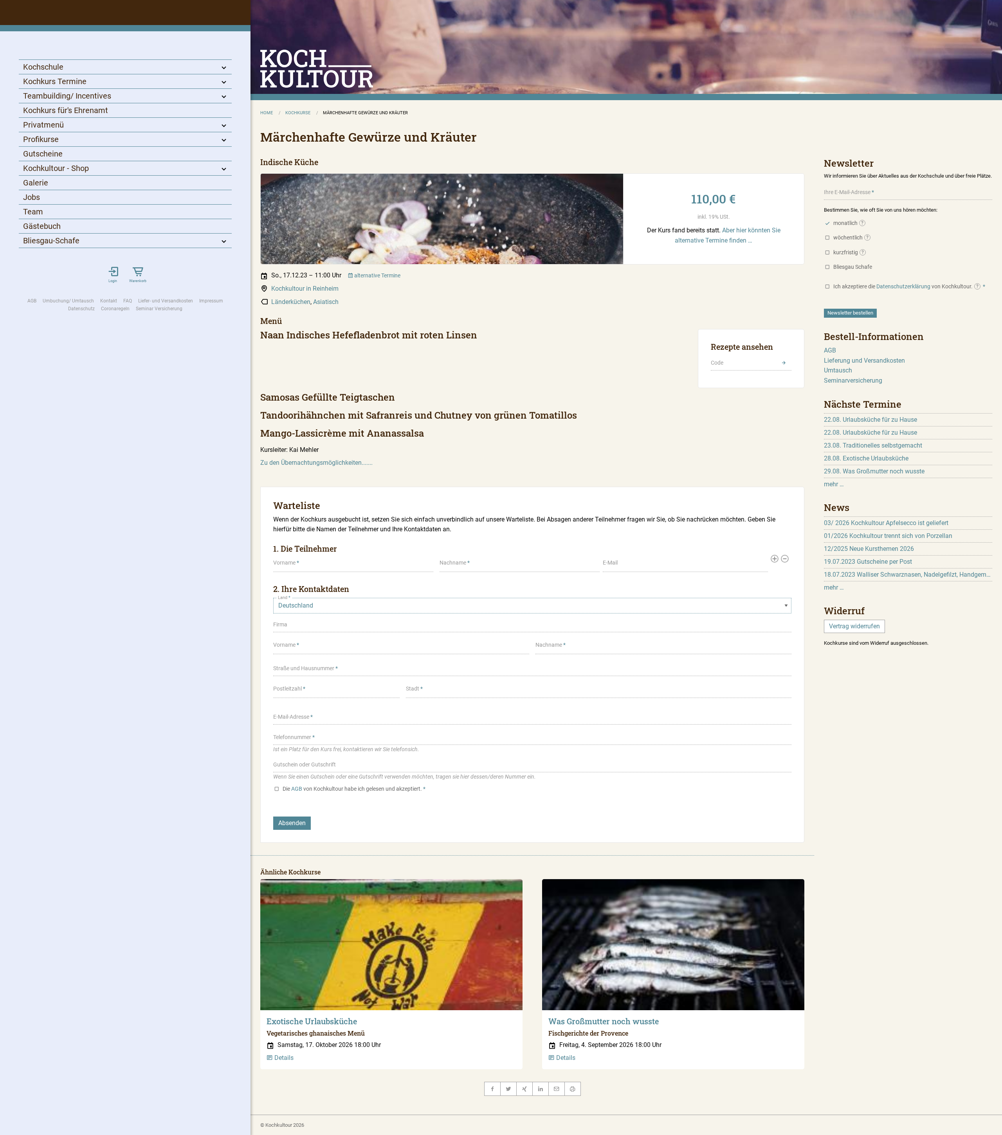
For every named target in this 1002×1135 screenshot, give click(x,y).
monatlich (848, 223)
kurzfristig (848, 252)
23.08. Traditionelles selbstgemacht (873, 445)
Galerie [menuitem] (35, 182)
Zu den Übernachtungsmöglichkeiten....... (316, 462)
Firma (280, 624)
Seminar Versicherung (159, 308)
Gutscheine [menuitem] (43, 153)
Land (282, 597)
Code (717, 363)
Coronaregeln (115, 308)
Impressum (211, 301)
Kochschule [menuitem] (43, 67)
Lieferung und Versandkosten (864, 360)
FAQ (127, 301)
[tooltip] (862, 223)
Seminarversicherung (853, 380)
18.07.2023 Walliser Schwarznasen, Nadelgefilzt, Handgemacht (908, 574)
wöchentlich (851, 237)
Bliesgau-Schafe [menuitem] (51, 240)
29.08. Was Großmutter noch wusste (874, 471)
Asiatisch (326, 302)
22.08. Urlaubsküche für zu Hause (870, 419)
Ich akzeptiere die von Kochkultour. (906, 286)
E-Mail (610, 562)
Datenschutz (81, 308)
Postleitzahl (287, 688)
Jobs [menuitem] (31, 197)
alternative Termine (376, 275)
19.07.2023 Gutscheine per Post (868, 561)
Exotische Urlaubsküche (312, 1021)
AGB (31, 301)
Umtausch (838, 370)
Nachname (453, 562)
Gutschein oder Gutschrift (304, 764)
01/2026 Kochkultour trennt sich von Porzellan (888, 536)
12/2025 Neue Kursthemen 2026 (869, 548)
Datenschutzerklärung (903, 286)
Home (266, 112)
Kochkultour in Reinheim (305, 288)
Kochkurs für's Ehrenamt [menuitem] (65, 110)
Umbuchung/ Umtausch (68, 301)
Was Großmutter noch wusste (603, 1021)
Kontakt (108, 301)
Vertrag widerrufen (854, 626)
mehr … (834, 484)
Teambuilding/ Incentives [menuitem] (67, 96)
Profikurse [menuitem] (41, 139)
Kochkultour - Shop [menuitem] (56, 168)
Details (283, 1057)
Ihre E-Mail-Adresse (847, 192)
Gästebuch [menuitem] (42, 226)
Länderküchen (290, 302)
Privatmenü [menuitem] (43, 125)
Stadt (412, 688)
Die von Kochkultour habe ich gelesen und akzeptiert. (352, 789)
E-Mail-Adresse (291, 717)
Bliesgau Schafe (852, 267)
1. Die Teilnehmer (305, 548)
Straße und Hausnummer (303, 668)
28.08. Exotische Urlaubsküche (866, 458)
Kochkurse (297, 112)
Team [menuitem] (33, 211)
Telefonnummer (292, 737)
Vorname (284, 562)
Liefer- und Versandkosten (165, 301)
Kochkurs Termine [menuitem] (55, 81)
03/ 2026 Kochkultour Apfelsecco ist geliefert (886, 523)
